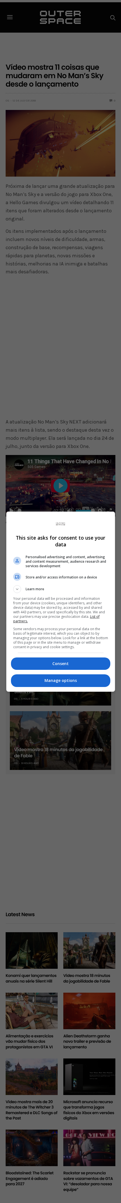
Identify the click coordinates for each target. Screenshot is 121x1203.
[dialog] (60, 602)
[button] (60, 589)
